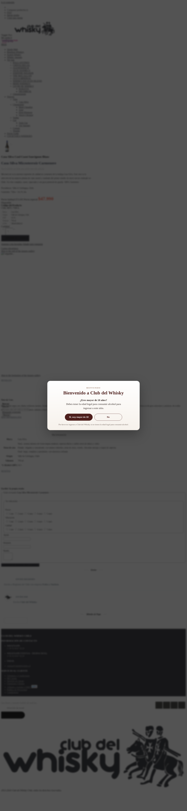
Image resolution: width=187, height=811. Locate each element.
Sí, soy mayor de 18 (79, 417)
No (108, 417)
